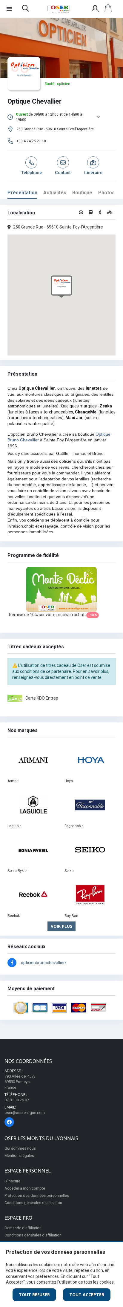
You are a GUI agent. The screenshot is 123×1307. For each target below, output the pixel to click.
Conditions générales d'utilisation (33, 1202)
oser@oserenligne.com (24, 1112)
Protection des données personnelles (36, 1195)
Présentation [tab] (22, 192)
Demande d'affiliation (22, 1228)
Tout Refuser (34, 1294)
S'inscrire (12, 1181)
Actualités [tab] (54, 192)
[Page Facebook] (9, 1122)
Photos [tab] (106, 192)
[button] (25, 9)
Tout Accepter (86, 1294)
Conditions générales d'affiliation (32, 1235)
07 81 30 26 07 (16, 1100)
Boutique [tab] (82, 192)
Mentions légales (19, 1155)
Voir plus (61, 926)
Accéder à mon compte (24, 1188)
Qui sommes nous (20, 1148)
